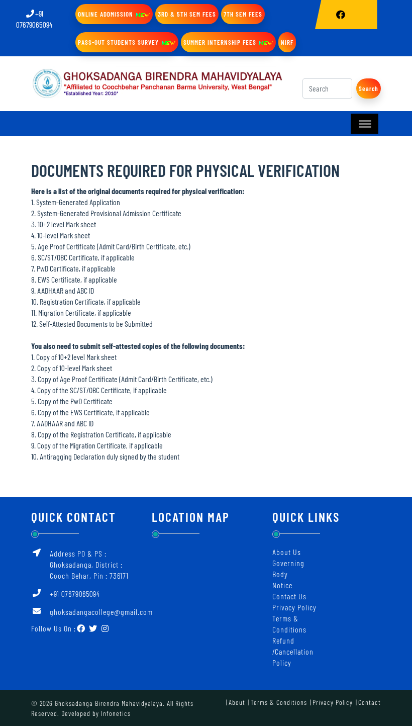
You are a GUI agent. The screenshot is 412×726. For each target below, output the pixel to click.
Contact (369, 702)
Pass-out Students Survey (119, 42)
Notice (282, 585)
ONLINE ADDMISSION (106, 14)
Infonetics (116, 713)
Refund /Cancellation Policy (293, 651)
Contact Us (289, 596)
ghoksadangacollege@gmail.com (101, 611)
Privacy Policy (294, 607)
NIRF (287, 42)
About (237, 702)
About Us (286, 552)
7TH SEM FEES (243, 14)
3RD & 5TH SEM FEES (187, 14)
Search (368, 88)
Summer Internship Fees (220, 42)
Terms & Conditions (279, 702)
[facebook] (341, 14)
